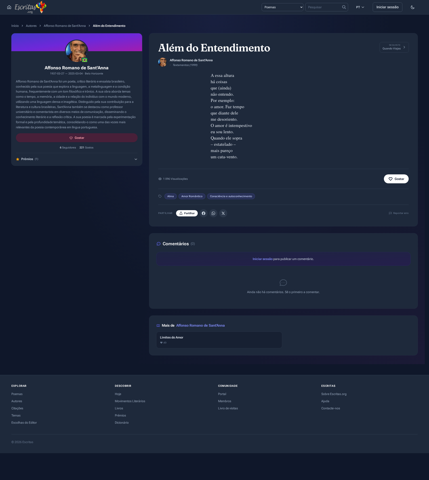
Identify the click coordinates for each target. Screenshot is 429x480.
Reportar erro (401, 213)
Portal (222, 394)
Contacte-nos (330, 408)
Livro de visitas (228, 408)
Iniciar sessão (387, 7)
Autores (31, 25)
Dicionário (122, 422)
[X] (223, 213)
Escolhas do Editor (24, 422)
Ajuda (325, 401)
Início (15, 25)
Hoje (118, 394)
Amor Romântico (191, 196)
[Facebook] (204, 213)
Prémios (120, 415)
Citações (17, 408)
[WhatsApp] (213, 213)
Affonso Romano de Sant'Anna (65, 25)
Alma (170, 196)
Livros (119, 408)
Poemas (17, 394)
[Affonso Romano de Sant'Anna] (162, 62)
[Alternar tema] (413, 7)
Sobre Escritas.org (334, 394)
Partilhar (189, 213)
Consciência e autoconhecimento (231, 196)
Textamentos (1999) (184, 65)
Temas (16, 415)
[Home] (9, 7)
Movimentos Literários (130, 401)
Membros (224, 401)
